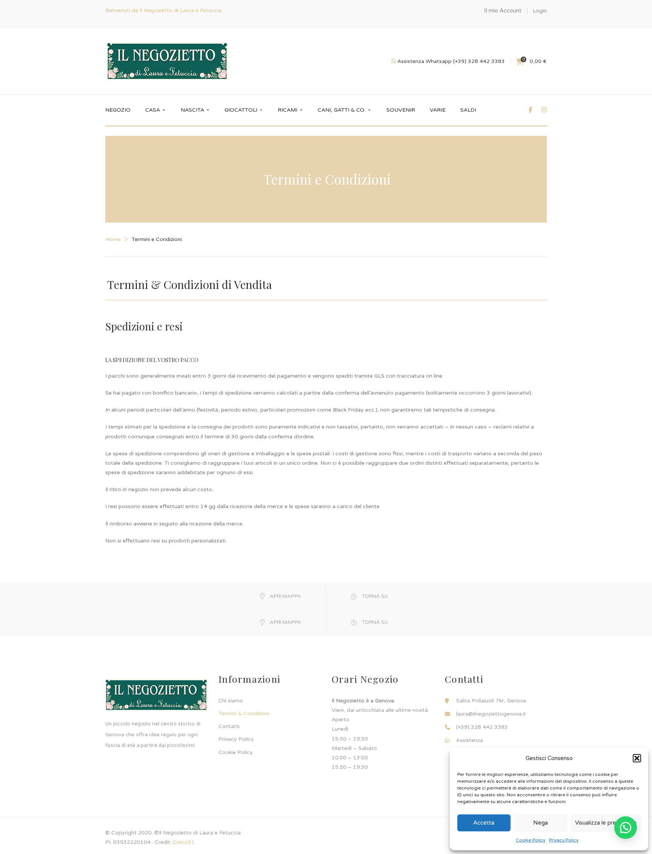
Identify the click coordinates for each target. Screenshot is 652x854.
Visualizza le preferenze (606, 822)
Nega (540, 822)
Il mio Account (502, 10)
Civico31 (184, 842)
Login (540, 11)
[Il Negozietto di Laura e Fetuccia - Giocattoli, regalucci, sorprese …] (167, 61)
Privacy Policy (563, 840)
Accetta (483, 822)
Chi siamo (230, 700)
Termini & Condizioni (243, 713)
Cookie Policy (530, 840)
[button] (637, 758)
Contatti (229, 726)
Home (113, 239)
